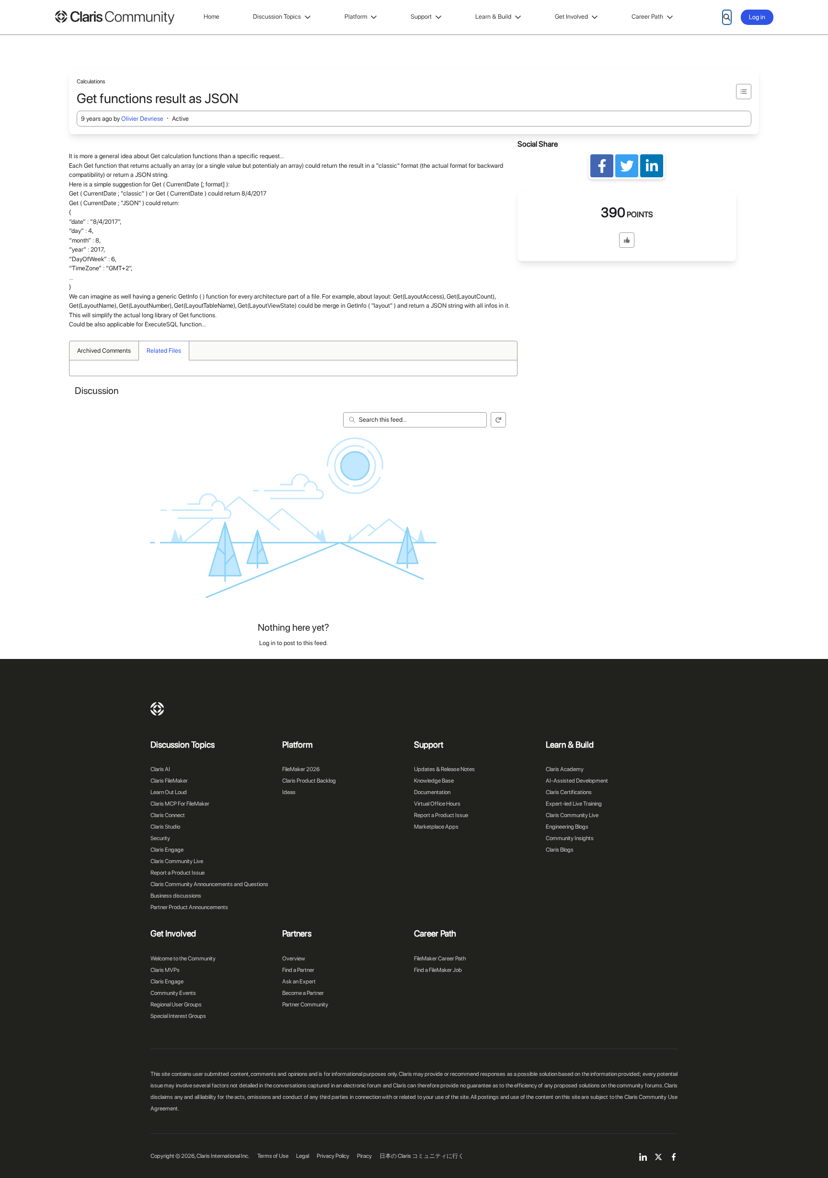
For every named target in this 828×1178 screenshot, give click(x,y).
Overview (293, 958)
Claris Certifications (569, 792)
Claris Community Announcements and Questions (209, 884)
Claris (157, 709)
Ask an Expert (299, 981)
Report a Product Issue (177, 872)
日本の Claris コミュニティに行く (422, 1156)
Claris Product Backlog (309, 780)
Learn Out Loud (168, 792)
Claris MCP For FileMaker (179, 803)
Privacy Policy (333, 1156)
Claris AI (160, 769)
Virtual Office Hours (437, 803)
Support (421, 16)
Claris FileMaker (169, 780)
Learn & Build (493, 16)
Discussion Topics (277, 16)
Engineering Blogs (567, 826)
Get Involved (571, 16)
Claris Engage (167, 849)
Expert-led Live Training (574, 803)
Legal (302, 1156)
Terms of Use (272, 1156)
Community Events (173, 993)
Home (211, 16)
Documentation (432, 792)
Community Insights (570, 838)
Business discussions (175, 895)
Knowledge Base (434, 780)
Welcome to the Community (183, 958)
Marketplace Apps (436, 826)
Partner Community (305, 1004)
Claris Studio (165, 826)
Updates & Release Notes (444, 769)
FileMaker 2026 (301, 769)
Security (160, 838)
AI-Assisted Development (577, 780)
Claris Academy (565, 769)
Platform (356, 16)
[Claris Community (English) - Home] (114, 17)
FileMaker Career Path (440, 958)
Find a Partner (298, 970)
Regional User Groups (176, 1004)
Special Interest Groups (178, 1016)
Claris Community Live (176, 861)
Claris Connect (167, 815)
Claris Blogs (560, 849)
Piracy (364, 1156)
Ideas (289, 792)
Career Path (647, 16)
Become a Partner (303, 993)
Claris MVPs (165, 970)
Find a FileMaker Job (438, 970)
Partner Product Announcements (189, 907)
